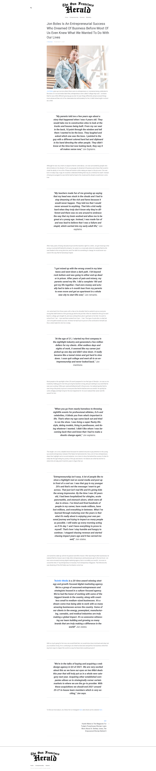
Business (50, 41)
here (81, 710)
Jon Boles (50, 91)
